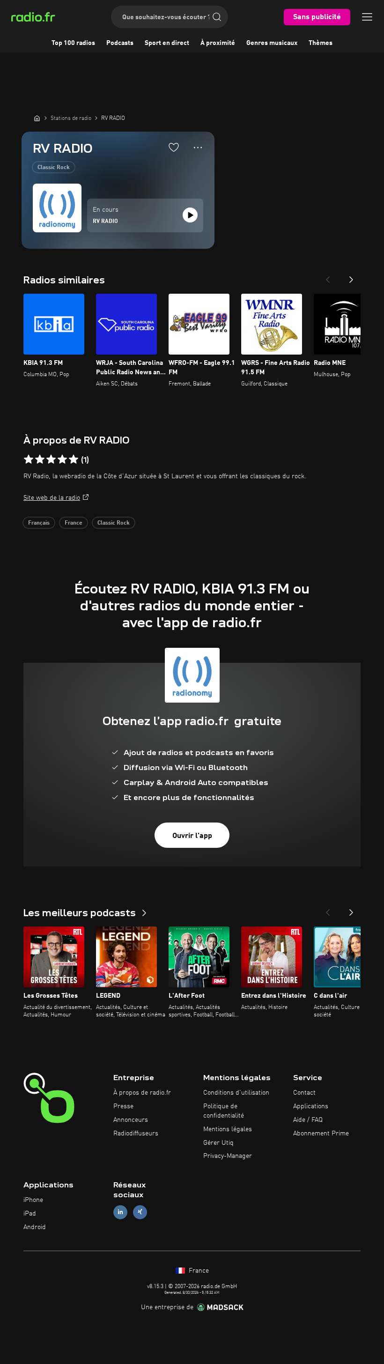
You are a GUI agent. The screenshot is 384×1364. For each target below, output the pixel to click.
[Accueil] (37, 118)
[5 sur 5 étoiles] (73, 459)
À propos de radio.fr (142, 1093)
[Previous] (327, 276)
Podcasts (119, 43)
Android (34, 1227)
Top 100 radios (73, 43)
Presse (123, 1106)
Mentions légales (227, 1129)
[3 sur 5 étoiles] (51, 459)
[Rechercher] (216, 16)
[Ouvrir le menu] (367, 16)
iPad (29, 1213)
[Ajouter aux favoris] (173, 147)
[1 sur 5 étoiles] (28, 459)
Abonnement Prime (321, 1133)
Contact (304, 1093)
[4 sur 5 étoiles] (62, 459)
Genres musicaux (271, 43)
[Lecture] (190, 215)
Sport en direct (167, 43)
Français (39, 523)
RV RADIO (105, 221)
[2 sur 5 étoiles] (39, 459)
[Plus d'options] (197, 147)
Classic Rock (53, 167)
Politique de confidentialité (223, 1111)
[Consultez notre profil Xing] (140, 1212)
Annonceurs (130, 1120)
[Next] (351, 276)
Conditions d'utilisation (236, 1093)
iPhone (33, 1200)
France (73, 523)
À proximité (217, 43)
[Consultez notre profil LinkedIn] (120, 1212)
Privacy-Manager (227, 1156)
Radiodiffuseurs (135, 1133)
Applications (310, 1106)
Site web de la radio (51, 498)
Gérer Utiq (218, 1143)
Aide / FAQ (308, 1120)
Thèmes (320, 43)
